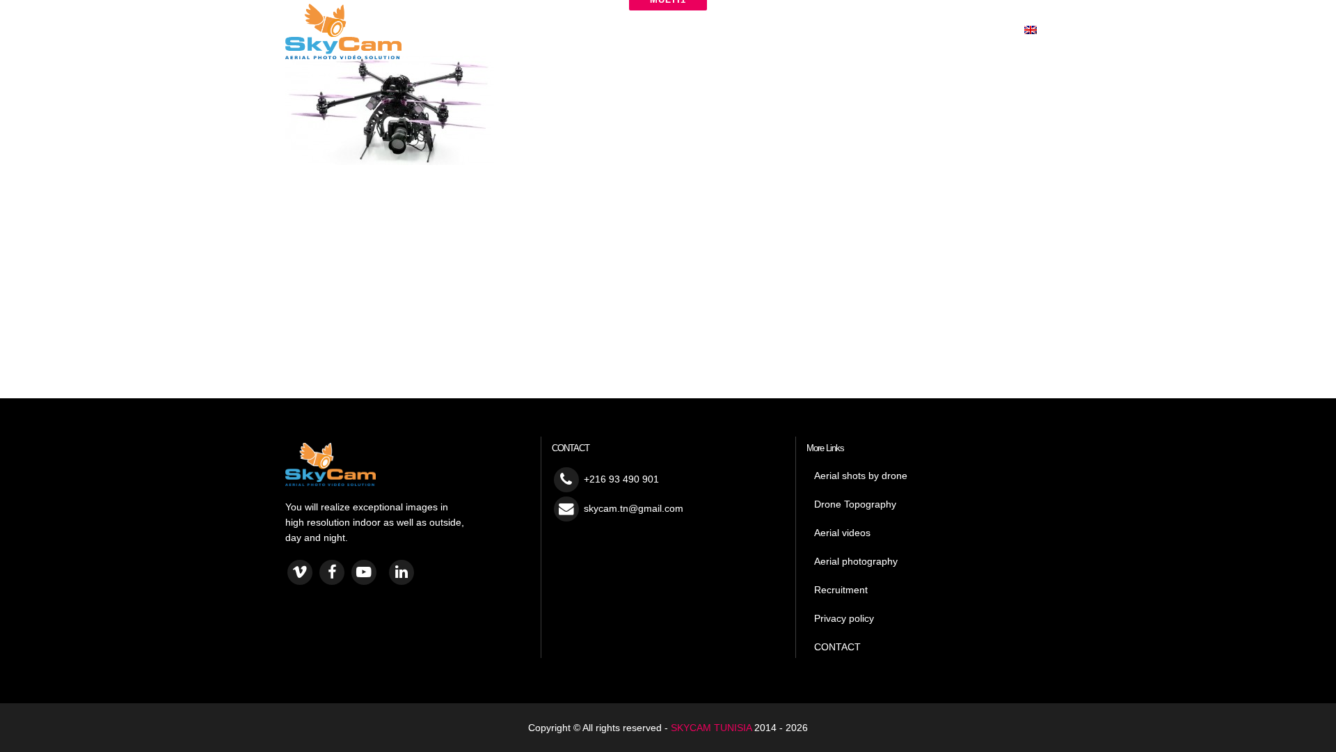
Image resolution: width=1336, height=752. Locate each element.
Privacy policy (844, 618)
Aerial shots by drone (860, 475)
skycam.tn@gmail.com (633, 508)
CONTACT (837, 646)
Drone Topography (855, 504)
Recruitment (841, 589)
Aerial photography (856, 561)
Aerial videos (842, 532)
